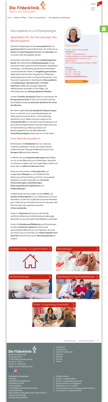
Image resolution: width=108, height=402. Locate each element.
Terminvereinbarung (74, 81)
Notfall (93, 4)
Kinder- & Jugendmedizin (37, 18)
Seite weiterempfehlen (86, 341)
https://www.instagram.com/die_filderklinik (15, 370)
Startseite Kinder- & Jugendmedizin (28, 248)
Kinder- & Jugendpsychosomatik (50, 304)
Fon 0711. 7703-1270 (73, 72)
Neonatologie (64, 248)
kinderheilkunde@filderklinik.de (76, 76)
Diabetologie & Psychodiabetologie (76, 276)
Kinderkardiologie (19, 276)
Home (10, 18)
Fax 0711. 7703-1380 (72, 74)
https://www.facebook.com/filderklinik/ (10, 370)
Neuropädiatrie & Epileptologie (59, 18)
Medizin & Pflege (20, 18)
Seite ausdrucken (70, 341)
